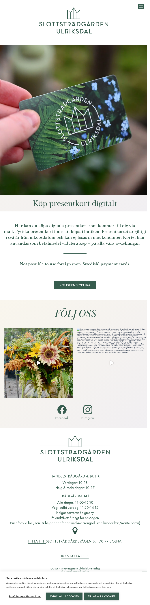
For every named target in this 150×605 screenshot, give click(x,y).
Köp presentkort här (75, 285)
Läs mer (106, 587)
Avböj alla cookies (64, 596)
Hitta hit (37, 541)
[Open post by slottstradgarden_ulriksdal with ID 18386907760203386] (111, 363)
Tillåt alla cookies (102, 596)
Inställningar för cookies (25, 596)
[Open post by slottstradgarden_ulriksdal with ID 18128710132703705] (38, 363)
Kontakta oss (75, 556)
